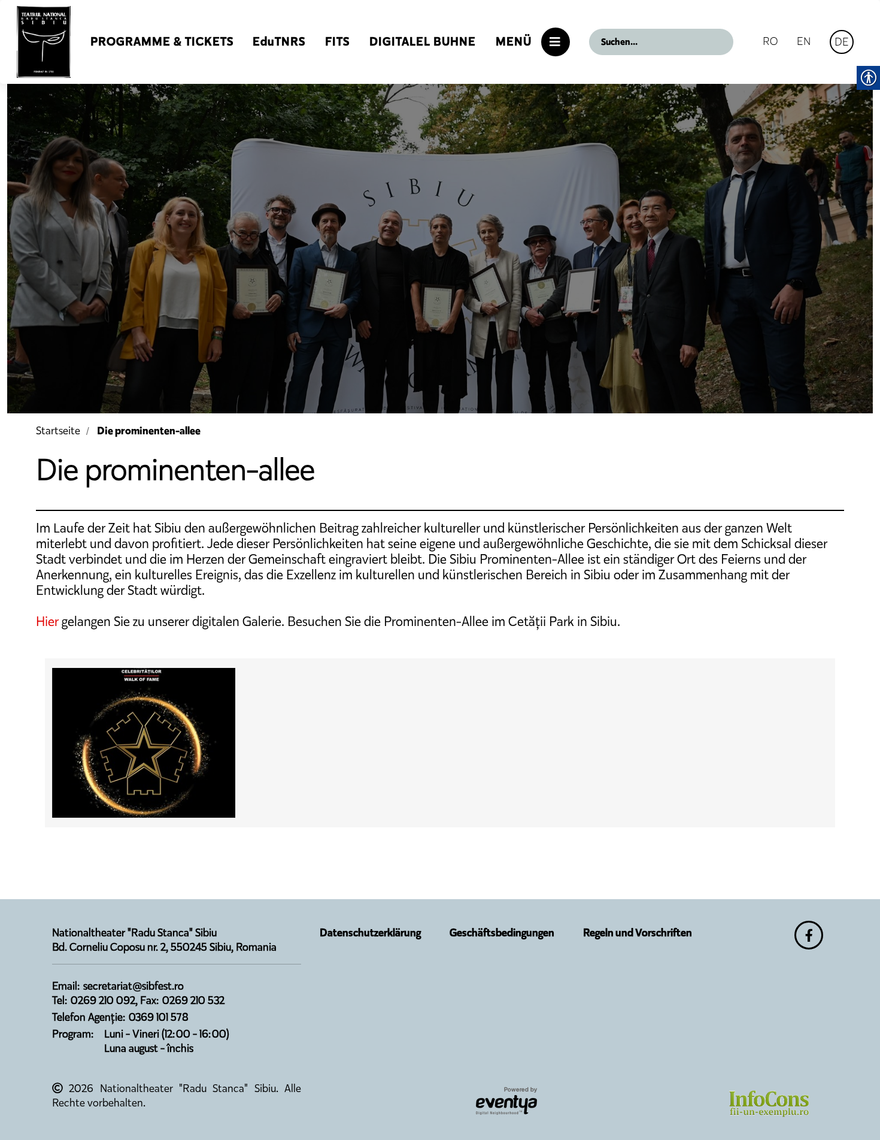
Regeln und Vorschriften (637, 933)
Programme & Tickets (161, 42)
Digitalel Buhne (422, 42)
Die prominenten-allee (149, 431)
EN (804, 41)
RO (770, 41)
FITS (337, 42)
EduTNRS (279, 42)
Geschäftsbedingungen (502, 933)
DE (842, 42)
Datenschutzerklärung (370, 933)
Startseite (58, 431)
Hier (47, 621)
